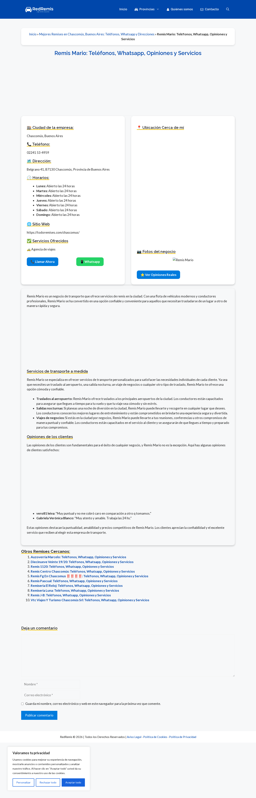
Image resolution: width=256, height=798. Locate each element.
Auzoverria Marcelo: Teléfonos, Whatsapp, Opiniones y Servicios (78, 557)
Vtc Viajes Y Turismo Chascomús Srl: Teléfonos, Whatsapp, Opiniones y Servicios (90, 600)
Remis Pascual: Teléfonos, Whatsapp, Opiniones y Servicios (74, 581)
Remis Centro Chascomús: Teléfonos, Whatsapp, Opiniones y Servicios (83, 571)
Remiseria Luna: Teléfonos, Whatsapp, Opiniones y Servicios (75, 590)
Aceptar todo (73, 782)
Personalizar (23, 782)
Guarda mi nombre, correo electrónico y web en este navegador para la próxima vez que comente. (93, 704)
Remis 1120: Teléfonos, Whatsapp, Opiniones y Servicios (72, 566)
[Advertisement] (128, 84)
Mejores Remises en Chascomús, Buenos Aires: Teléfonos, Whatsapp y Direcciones (96, 34)
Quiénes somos (182, 9)
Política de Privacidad (182, 737)
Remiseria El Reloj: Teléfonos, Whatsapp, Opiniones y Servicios (77, 586)
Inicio (123, 9)
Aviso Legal (134, 737)
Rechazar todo (48, 782)
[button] (227, 9)
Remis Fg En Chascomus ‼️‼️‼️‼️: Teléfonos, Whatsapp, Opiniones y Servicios (89, 576)
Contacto (212, 9)
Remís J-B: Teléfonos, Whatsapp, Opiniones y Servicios (71, 595)
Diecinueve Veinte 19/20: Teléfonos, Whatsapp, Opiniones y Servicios (82, 562)
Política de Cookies (155, 737)
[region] (48, 769)
